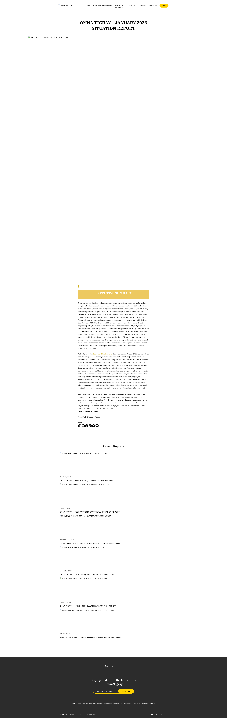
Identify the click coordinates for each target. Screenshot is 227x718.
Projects (143, 6)
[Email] (97, 425)
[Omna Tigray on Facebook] (161, 714)
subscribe (126, 691)
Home (73, 704)
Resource (127, 704)
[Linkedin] (90, 425)
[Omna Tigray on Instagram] (157, 714)
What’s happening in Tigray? (92, 704)
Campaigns (136, 704)
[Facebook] (79, 425)
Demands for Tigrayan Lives (113, 704)
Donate (164, 6)
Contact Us (153, 6)
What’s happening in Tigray (102, 6)
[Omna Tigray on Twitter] (152, 714)
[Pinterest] (93, 425)
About (88, 6)
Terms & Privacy (91, 714)
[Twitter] (83, 425)
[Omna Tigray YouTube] (166, 714)
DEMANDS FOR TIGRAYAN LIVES (119, 6)
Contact (152, 704)
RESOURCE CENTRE (132, 6)
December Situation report (103, 354)
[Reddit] (86, 425)
